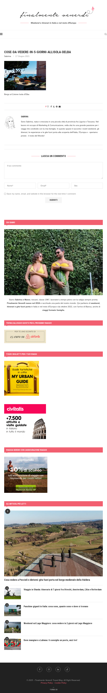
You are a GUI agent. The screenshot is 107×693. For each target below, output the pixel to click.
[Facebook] (39, 669)
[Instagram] (48, 669)
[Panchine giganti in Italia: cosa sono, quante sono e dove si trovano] (12, 610)
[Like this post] (48, 106)
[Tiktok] (67, 669)
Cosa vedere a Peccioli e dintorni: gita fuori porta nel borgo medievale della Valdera (47, 579)
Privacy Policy (47, 683)
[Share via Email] (60, 106)
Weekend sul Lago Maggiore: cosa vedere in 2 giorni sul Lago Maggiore (58, 623)
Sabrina (7, 56)
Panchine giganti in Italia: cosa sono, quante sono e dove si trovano (56, 606)
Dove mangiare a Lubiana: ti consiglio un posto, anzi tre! (50, 640)
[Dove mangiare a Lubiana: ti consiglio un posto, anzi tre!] (12, 644)
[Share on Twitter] (54, 106)
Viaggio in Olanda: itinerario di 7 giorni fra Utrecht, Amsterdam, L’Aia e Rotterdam (63, 589)
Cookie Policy (60, 683)
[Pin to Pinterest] (57, 106)
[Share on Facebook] (51, 106)
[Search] (105, 34)
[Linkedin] (58, 669)
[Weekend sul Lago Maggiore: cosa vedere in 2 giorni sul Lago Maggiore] (12, 627)
